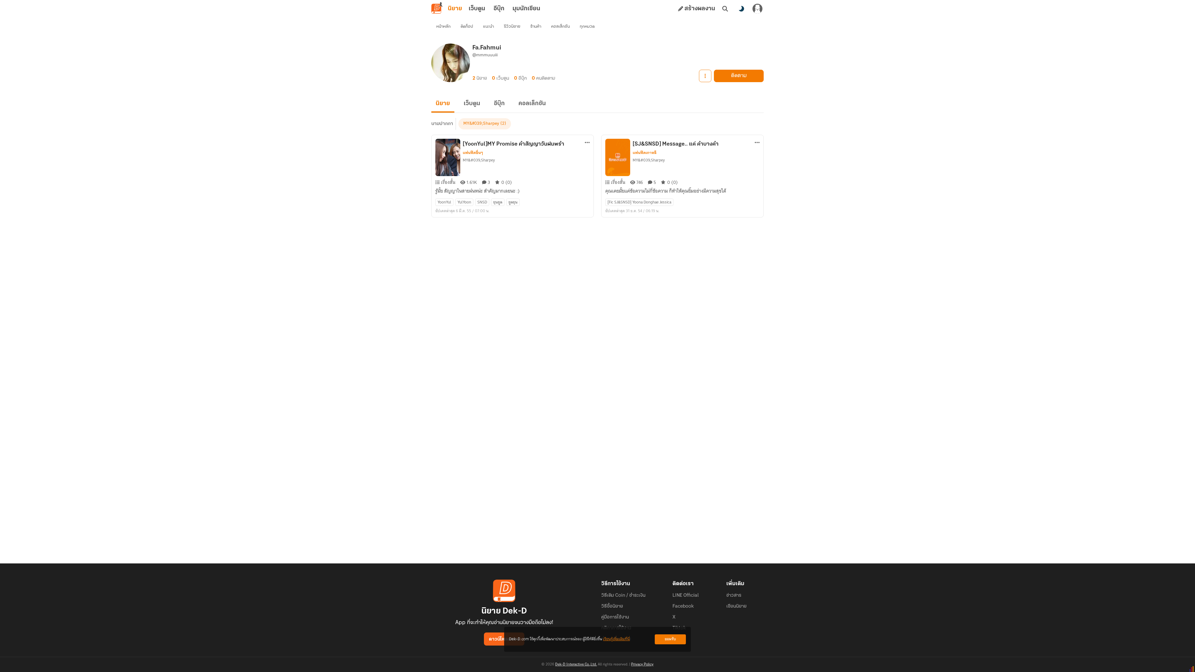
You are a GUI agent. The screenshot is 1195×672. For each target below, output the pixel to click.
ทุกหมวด (587, 26)
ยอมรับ (670, 639)
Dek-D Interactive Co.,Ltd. (576, 664)
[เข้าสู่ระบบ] (757, 8)
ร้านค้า (535, 26)
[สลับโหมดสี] (741, 8)
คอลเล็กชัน (560, 26)
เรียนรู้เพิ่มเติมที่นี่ (616, 639)
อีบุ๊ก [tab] (499, 9)
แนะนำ (488, 26)
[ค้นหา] (725, 8)
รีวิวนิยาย (512, 26)
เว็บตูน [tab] (477, 9)
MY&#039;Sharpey (481, 123)
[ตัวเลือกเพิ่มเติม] (705, 76)
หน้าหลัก (443, 26)
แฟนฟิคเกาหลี (645, 152)
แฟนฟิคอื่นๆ (473, 152)
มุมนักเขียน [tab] (526, 9)
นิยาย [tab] (455, 9)
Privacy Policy (642, 664)
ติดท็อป (467, 26)
